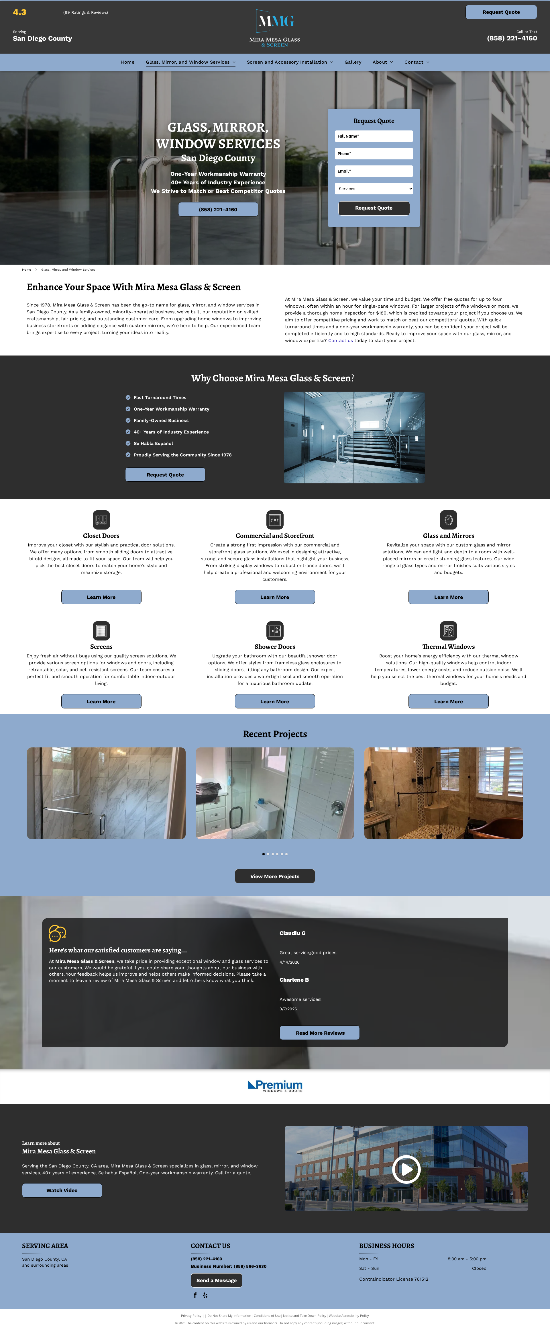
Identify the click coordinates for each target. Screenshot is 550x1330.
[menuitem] (127, 62)
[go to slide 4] (277, 854)
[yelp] (205, 1296)
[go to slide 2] (268, 854)
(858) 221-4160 (512, 38)
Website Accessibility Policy (349, 1315)
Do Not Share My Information (229, 1315)
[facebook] (195, 1296)
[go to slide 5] (282, 854)
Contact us (340, 340)
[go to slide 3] (273, 854)
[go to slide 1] (263, 854)
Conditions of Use (267, 1315)
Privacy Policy (191, 1315)
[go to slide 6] (286, 854)
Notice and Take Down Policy (304, 1315)
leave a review (91, 980)
